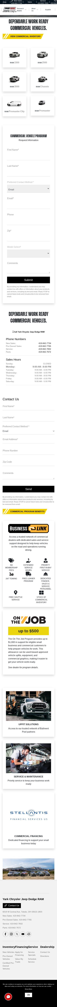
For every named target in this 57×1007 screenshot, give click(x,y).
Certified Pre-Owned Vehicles (8, 966)
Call (29, 332)
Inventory (9, 946)
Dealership (47, 946)
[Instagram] (11, 934)
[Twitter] (17, 934)
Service (33, 946)
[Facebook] (5, 934)
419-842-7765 (45, 346)
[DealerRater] (28, 934)
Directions (44, 956)
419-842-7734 (45, 343)
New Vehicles (8, 952)
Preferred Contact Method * (16, 426)
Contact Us (13, 905)
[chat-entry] (8, 996)
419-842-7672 (45, 352)
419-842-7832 (45, 349)
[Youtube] (23, 934)
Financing (21, 946)
